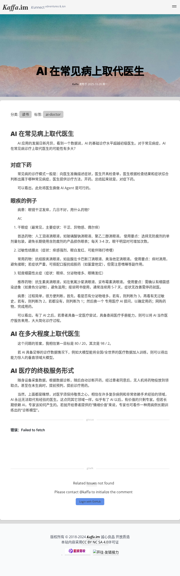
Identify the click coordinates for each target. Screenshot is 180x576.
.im (15, 7)
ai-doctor (53, 114)
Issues (91, 483)
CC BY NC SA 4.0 (95, 542)
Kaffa (75, 84)
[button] (174, 7)
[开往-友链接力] (106, 552)
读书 (25, 114)
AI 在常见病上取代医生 (90, 70)
